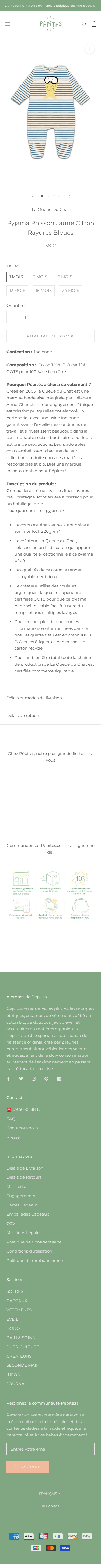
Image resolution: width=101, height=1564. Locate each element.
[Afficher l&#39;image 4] (59, 196)
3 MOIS (40, 276)
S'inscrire (27, 1467)
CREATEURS (19, 1356)
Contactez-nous (22, 1127)
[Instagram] (34, 1078)
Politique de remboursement (35, 1260)
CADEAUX (16, 1300)
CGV (10, 1223)
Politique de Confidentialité (33, 1242)
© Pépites (50, 1506)
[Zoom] (89, 49)
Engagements (20, 1195)
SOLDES (14, 1291)
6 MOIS (65, 276)
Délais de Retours (23, 1177)
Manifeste (16, 1186)
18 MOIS (44, 290)
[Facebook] (8, 1078)
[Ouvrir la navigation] (7, 23)
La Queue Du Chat (50, 209)
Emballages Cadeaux (27, 1214)
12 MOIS (17, 290)
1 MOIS (16, 276)
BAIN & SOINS (20, 1337)
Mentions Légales (23, 1232)
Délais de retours (23, 715)
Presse (13, 1137)
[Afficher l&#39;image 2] (48, 196)
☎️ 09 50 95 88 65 (23, 1109)
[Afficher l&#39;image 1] (42, 196)
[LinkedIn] (59, 1078)
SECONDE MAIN (22, 1365)
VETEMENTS (19, 1309)
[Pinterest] (46, 1078)
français (48, 1493)
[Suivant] (69, 196)
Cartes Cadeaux (22, 1205)
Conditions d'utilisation (29, 1251)
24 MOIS (70, 290)
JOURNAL (16, 1383)
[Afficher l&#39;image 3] (53, 196)
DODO (13, 1328)
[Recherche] (84, 23)
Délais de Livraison (24, 1168)
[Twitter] (21, 1078)
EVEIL (12, 1319)
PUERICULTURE (22, 1346)
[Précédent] (32, 196)
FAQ (11, 1118)
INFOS (13, 1374)
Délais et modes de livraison (34, 697)
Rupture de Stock (50, 336)
